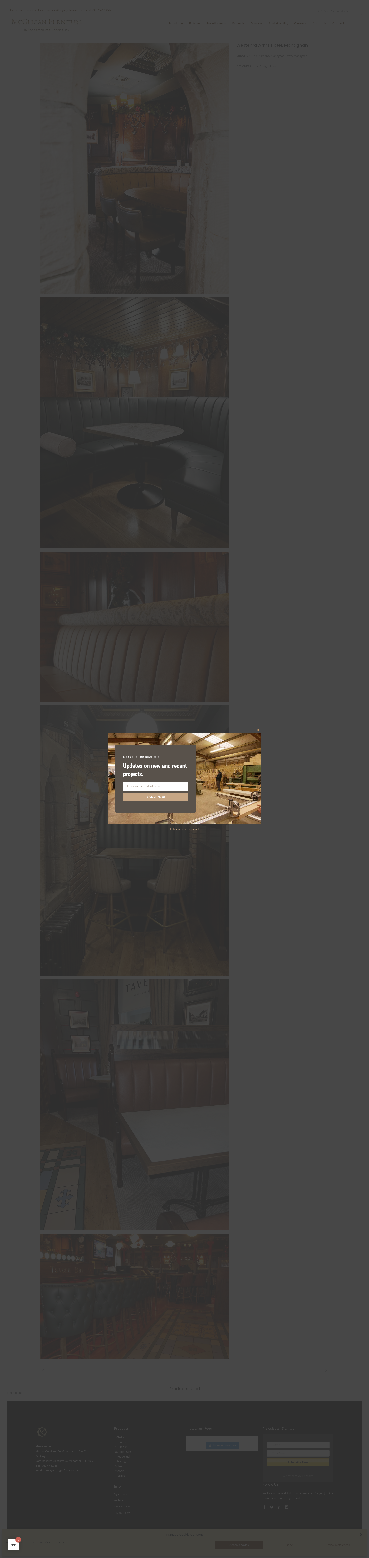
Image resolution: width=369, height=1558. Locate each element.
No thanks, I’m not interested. (184, 829)
